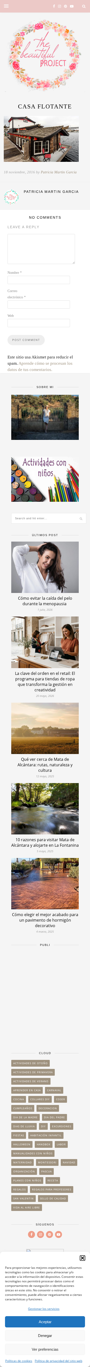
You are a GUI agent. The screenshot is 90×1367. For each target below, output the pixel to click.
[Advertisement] (45, 996)
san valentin (23, 1198)
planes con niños (27, 1180)
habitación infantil (46, 1135)
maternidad (22, 1162)
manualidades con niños (32, 1153)
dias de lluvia (24, 1126)
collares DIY (40, 1099)
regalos (19, 1189)
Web (11, 316)
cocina (18, 1099)
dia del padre (54, 1117)
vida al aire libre (26, 1207)
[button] (82, 1258)
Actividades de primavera (33, 1072)
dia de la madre (25, 1117)
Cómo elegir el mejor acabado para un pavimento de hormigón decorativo (45, 920)
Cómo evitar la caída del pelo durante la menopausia (45, 600)
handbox (43, 1144)
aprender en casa (27, 1090)
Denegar (45, 1335)
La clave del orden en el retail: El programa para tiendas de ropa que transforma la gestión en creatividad (45, 682)
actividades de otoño (30, 1063)
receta (53, 1180)
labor (61, 1144)
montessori (47, 1162)
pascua (46, 1171)
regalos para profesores (51, 1189)
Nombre (15, 273)
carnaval (54, 1090)
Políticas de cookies (18, 1361)
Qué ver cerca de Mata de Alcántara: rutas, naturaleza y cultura (45, 765)
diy (43, 1126)
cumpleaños (22, 1108)
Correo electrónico (17, 294)
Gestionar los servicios (44, 1309)
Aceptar (45, 1322)
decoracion (47, 1108)
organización (24, 1171)
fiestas (18, 1135)
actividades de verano (30, 1081)
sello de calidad (53, 1198)
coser (60, 1099)
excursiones (61, 1126)
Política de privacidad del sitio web (58, 1361)
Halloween (21, 1144)
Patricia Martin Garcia (59, 172)
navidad (69, 1162)
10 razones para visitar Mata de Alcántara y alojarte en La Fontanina (45, 842)
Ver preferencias (45, 1349)
